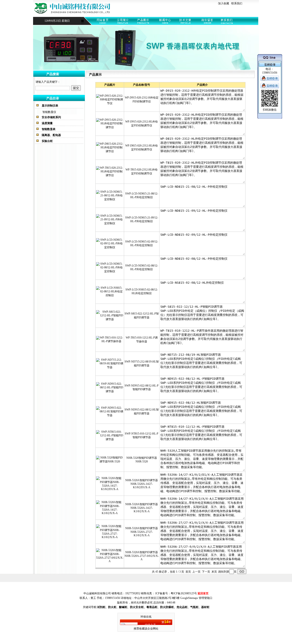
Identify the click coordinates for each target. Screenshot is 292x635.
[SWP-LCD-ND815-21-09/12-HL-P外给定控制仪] (109, 223)
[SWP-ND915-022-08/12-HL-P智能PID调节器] (109, 391)
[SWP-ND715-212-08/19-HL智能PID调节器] (109, 367)
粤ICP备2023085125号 (184, 593)
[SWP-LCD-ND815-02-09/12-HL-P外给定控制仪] (109, 247)
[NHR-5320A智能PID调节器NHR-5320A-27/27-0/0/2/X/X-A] (109, 561)
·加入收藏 (223, 3)
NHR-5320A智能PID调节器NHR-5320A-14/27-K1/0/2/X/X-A (141, 508)
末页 (214, 571)
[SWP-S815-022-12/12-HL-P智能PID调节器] (109, 319)
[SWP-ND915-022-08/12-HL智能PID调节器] (109, 415)
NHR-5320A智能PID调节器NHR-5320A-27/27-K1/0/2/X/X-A (141, 532)
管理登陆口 (205, 598)
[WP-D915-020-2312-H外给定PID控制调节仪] (109, 103)
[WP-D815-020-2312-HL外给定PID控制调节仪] (109, 151)
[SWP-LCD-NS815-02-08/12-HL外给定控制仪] (109, 295)
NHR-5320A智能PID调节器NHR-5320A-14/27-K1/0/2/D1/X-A (141, 484)
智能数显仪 (49, 112)
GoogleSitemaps (189, 598)
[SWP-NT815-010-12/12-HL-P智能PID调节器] (109, 439)
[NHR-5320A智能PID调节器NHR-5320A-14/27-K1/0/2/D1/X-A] (109, 489)
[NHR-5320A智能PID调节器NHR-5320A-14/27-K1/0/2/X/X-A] (109, 513)
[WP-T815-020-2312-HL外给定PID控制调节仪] (109, 175)
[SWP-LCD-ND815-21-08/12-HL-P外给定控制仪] (109, 199)
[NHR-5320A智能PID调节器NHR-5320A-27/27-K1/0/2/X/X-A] (109, 537)
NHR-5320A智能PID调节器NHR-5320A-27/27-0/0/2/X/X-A (142, 556)
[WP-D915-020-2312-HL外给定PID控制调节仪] (109, 127)
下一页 (206, 571)
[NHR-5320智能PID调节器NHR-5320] (109, 461)
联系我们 (236, 3)
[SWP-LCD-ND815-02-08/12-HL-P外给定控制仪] (109, 271)
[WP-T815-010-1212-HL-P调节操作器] (109, 341)
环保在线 (146, 616)
